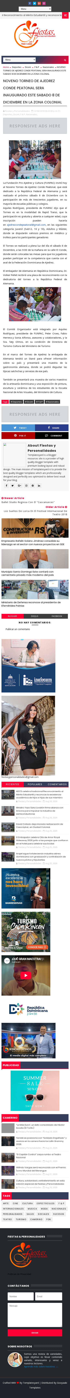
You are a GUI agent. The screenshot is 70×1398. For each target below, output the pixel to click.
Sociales (43, 1214)
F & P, (23, 114)
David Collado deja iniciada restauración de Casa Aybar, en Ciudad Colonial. (39, 826)
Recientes (12, 784)
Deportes (16, 67)
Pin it (22, 435)
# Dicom (29, 401)
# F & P (39, 401)
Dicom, (16, 114)
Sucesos (58, 1214)
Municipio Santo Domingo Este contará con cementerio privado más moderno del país (27, 573)
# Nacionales (52, 401)
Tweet (23, 428)
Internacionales (13, 1208)
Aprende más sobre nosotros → (41, 1366)
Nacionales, (32, 114)
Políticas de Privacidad (19, 1274)
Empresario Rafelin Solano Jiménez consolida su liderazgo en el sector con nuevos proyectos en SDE (32, 542)
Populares (35, 784)
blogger (12, 616)
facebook (57, 616)
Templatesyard (31, 1382)
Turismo (21, 1219)
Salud (30, 1214)
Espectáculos (46, 1203)
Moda (44, 1208)
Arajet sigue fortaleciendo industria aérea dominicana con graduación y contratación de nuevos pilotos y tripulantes (41, 856)
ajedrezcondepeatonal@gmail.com (26, 224)
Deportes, (8, 114)
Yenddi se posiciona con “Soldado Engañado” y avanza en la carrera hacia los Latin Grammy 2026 (41, 1141)
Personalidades (13, 1214)
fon (48, 1219)
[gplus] (39, 3)
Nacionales (48, 67)
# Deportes (16, 401)
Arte (6, 1203)
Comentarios (57, 784)
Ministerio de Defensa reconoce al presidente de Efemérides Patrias (31, 604)
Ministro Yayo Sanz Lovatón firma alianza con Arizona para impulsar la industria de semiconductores (39, 810)
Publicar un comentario (18, 629)
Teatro (7, 1219)
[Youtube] (25, 2)
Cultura (27, 1203)
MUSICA (32, 1208)
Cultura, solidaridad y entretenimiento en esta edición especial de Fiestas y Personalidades (40, 1182)
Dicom (28, 67)
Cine (15, 1203)
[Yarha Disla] (34, 1392)
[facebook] (29, 3)
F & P (37, 67)
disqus (34, 616)
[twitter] (34, 3)
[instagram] (44, 3)
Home (6, 67)
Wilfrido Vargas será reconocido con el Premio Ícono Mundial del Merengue (41, 1169)
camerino (36, 1219)
